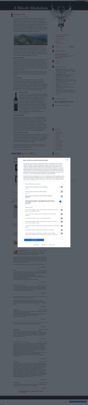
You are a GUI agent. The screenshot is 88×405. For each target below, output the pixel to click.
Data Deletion (36, 244)
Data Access (44, 244)
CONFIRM (34, 240)
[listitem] (44, 184)
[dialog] (44, 202)
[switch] (61, 187)
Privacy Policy (52, 244)
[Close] (67, 160)
